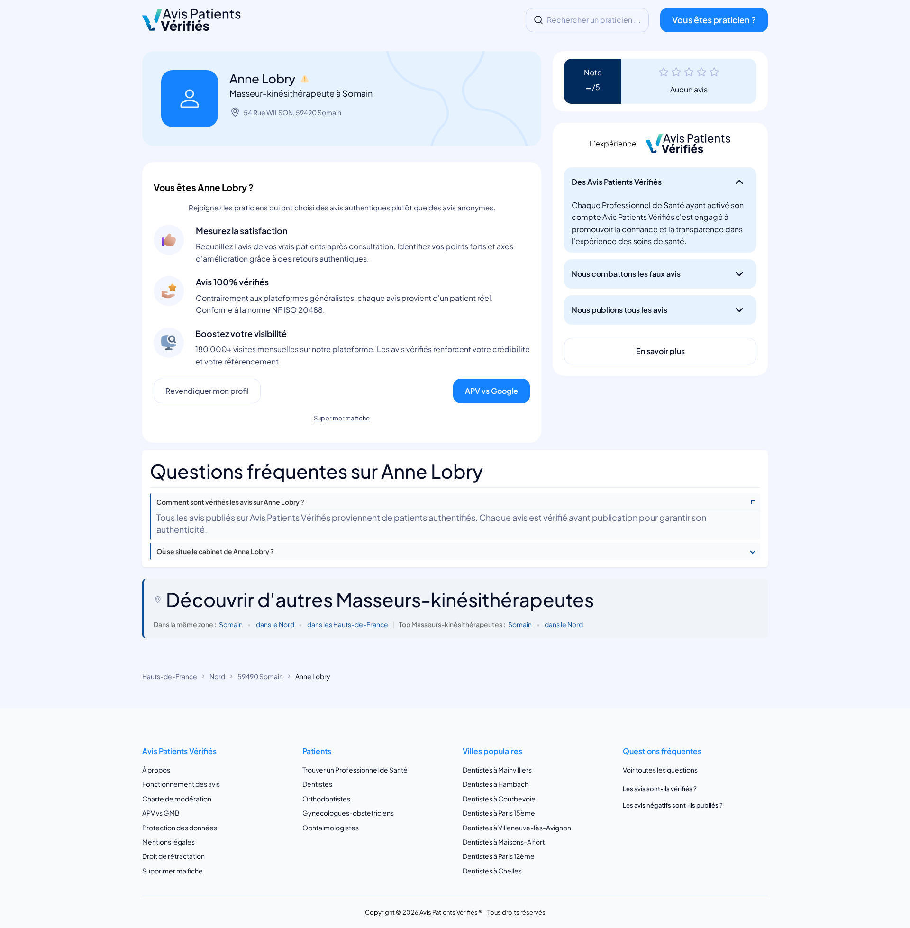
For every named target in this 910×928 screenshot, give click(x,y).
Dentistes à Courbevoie (499, 798)
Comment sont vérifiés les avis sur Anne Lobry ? (230, 502)
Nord (217, 676)
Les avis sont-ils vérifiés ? (660, 788)
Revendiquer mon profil (207, 391)
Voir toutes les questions (660, 769)
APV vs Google (491, 391)
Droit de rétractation (173, 856)
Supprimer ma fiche (342, 418)
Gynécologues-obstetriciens (348, 813)
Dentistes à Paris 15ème (499, 813)
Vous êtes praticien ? (714, 19)
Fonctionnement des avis (181, 784)
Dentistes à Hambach (495, 784)
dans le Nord (275, 624)
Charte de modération (176, 798)
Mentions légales (168, 841)
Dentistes (317, 784)
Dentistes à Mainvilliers (497, 769)
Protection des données (179, 827)
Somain (231, 624)
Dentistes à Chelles (492, 870)
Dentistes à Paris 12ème (499, 856)
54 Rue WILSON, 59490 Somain (292, 112)
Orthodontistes (326, 798)
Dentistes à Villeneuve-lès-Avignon (517, 827)
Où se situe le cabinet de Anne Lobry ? (215, 551)
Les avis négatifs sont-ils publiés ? (673, 805)
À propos (156, 769)
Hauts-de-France (169, 676)
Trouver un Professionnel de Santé (355, 769)
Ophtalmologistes (330, 827)
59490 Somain (260, 676)
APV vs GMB (161, 813)
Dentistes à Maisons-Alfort (504, 841)
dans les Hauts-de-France (347, 624)
